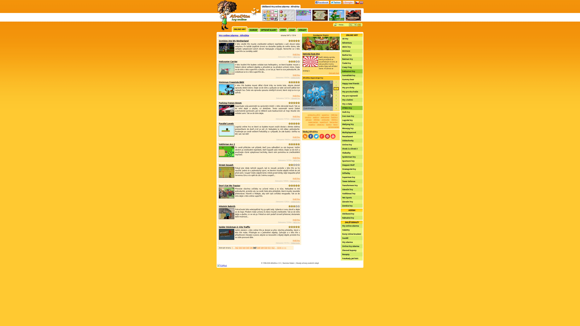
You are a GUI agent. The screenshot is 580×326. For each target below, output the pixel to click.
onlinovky (325, 119)
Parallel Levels (226, 123)
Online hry (239, 29)
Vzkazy (302, 30)
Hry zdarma (347, 242)
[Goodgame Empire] (321, 49)
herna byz (334, 122)
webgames (325, 117)
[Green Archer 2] (337, 20)
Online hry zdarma (350, 246)
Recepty (346, 254)
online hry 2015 (314, 115)
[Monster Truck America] (353, 20)
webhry (316, 117)
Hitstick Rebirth (227, 206)
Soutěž (345, 238)
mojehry (311, 124)
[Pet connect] (270, 20)
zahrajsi (309, 119)
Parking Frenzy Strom (230, 102)
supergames (313, 122)
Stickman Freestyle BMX (231, 82)
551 (269, 247)
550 (265, 247)
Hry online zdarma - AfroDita (234, 35)
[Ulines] (287, 20)
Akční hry (296, 57)
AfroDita (274, 263)
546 (251, 247)
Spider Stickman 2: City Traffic (234, 226)
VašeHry (346, 230)
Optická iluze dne (311, 54)
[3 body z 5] (294, 41)
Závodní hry (295, 98)
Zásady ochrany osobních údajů (307, 263)
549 (262, 247)
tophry (329, 124)
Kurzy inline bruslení (351, 234)
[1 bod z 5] (289, 41)
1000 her (334, 115)
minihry (308, 117)
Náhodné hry (348, 218)
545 (247, 247)
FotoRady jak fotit (350, 258)
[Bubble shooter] (303, 20)
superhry (325, 115)
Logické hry (296, 140)
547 (254, 247)
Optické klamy (268, 30)
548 (258, 247)
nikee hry (320, 124)
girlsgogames (333, 127)
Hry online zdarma (350, 226)
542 (236, 247)
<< (283, 247)
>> (285, 247)
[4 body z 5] (296, 41)
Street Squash (226, 164)
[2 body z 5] (292, 41)
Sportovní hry (295, 181)
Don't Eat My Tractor (229, 185)
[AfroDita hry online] (232, 20)
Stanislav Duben (288, 263)
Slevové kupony (349, 250)
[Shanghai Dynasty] (320, 20)
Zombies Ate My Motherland (234, 40)
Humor (253, 30)
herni (335, 124)
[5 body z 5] (299, 41)
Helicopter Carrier (228, 61)
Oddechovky (295, 78)
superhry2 (324, 122)
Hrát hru (296, 54)
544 (244, 247)
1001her (316, 119)
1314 (279, 247)
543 (240, 247)
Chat (292, 30)
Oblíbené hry (348, 214)
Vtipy (282, 30)
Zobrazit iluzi (334, 73)
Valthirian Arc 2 (227, 144)
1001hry (334, 119)
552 (273, 247)
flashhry (334, 117)
